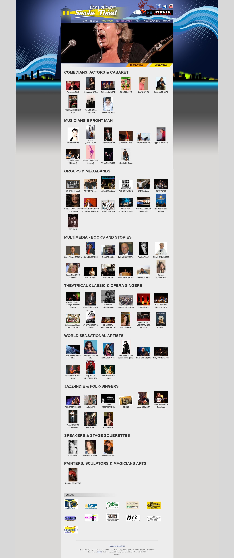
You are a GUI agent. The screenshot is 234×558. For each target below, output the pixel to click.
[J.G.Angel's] (154, 519)
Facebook (158, 6)
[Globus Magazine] (91, 518)
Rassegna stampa (152, 21)
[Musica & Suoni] (133, 518)
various (136, 65)
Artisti (138, 21)
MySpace (164, 6)
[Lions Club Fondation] (91, 506)
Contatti (166, 21)
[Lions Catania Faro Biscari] (71, 504)
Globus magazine (124, 21)
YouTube (170, 6)
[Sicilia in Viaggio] (71, 530)
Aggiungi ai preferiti (117, 546)
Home (84, 21)
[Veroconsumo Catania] (132, 505)
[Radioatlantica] (70, 519)
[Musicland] (154, 505)
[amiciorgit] (112, 517)
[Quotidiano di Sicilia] (112, 505)
